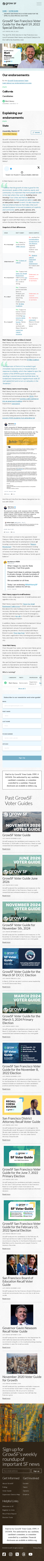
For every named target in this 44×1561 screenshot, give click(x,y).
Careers (26, 1491)
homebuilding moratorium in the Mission (34, 241)
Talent (25, 1487)
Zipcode (5, 744)
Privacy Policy (37, 1548)
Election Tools (7, 1517)
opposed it (16, 404)
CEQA (31, 396)
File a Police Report (9, 1514)
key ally (18, 616)
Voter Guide (13, 11)
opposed (32, 320)
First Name (6, 711)
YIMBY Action (20, 246)
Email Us (26, 1494)
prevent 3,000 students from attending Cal (18, 418)
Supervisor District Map (11, 1494)
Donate (25, 1483)
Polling (4, 1487)
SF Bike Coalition (33, 360)
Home (4, 11)
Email (4, 701)
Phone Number (7, 734)
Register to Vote (8, 1510)
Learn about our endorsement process (17, 83)
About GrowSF (7, 1483)
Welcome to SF (8, 1506)
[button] (22, 458)
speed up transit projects (19, 332)
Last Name (6, 721)
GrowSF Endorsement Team (18, 81)
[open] (39, 3)
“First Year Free (18, 633)
